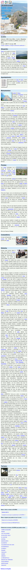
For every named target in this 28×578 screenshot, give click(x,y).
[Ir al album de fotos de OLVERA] (5, 2)
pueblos (18, 61)
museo (13, 136)
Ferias (17, 213)
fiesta (7, 197)
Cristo (15, 148)
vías (25, 140)
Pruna (16, 359)
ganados (13, 445)
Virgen (9, 173)
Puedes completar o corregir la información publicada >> (13, 45)
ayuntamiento (10, 209)
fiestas (4, 167)
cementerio (3, 355)
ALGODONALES (5, 546)
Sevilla (8, 57)
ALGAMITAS (4, 542)
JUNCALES (3, 552)
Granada (25, 101)
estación (3, 505)
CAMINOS (17, 426)
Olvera (2, 51)
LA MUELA (3, 548)
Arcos (19, 81)
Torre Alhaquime (19, 362)
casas (25, 293)
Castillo (14, 93)
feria (14, 173)
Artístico (12, 110)
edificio (15, 347)
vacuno (24, 445)
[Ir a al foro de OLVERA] (9, 2)
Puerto (25, 398)
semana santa (11, 170)
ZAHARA (3, 550)
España (18, 300)
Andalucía (3, 189)
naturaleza (9, 295)
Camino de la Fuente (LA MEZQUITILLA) (10, 522)
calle (24, 105)
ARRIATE (3, 556)
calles (18, 331)
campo (6, 260)
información (24, 497)
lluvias (2, 183)
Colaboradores (5, 18)
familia (23, 197)
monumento (20, 94)
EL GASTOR (4, 537)
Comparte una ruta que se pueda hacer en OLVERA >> (13, 514)
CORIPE (3, 554)
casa (7, 336)
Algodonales (3, 363)
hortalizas (23, 435)
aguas (19, 367)
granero (21, 134)
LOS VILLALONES (5, 533)
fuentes (11, 367)
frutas (18, 435)
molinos (16, 440)
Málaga (13, 57)
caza (5, 438)
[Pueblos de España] (2, 2)
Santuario (9, 153)
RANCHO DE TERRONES (7, 559)
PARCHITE (3, 565)
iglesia (2, 107)
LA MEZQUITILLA (5, 557)
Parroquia (15, 115)
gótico (13, 121)
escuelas (18, 338)
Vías (17, 474)
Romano (23, 454)
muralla (12, 128)
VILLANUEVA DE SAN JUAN (7, 544)
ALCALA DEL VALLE (5, 535)
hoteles (9, 497)
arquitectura (21, 142)
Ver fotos (4, 8)
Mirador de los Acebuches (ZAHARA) (10, 520)
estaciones (11, 495)
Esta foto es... (3, 35)
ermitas (20, 351)
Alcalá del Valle (18, 360)
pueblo (18, 136)
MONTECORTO (4, 541)
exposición (8, 137)
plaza (6, 335)
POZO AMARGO (5, 561)
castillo (2, 277)
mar (22, 311)
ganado (18, 217)
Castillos (23, 137)
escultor (9, 150)
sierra (22, 422)
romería (13, 178)
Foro (3, 13)
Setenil (21, 395)
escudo (2, 288)
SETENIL (3, 539)
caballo (7, 494)
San (7, 175)
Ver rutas (4, 15)
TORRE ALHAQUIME (6, 529)
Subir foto (10, 8)
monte (25, 421)
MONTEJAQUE (4, 563)
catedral (20, 124)
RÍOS (2, 394)
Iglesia (8, 304)
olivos (24, 276)
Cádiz (14, 53)
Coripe (21, 495)
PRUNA (3, 531)
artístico (18, 470)
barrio (13, 140)
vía (11, 484)
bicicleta (3, 494)
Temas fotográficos (6, 10)
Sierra (24, 65)
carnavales (3, 170)
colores (21, 371)
